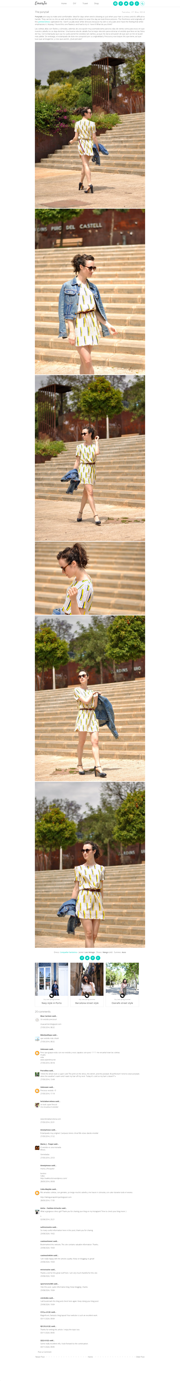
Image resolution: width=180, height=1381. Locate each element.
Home (64, 3)
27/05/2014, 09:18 (47, 1063)
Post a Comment (44, 1352)
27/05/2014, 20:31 (47, 1122)
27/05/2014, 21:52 (47, 1136)
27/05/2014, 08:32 (47, 1027)
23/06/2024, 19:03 (47, 1248)
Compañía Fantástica (68, 952)
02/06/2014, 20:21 (47, 1219)
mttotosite (45, 1269)
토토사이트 (44, 1340)
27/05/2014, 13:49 (47, 1079)
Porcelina (44, 1070)
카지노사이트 (45, 1312)
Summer (57, 999)
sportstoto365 (47, 1284)
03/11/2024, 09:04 (47, 1318)
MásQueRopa (46, 1035)
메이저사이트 (45, 1326)
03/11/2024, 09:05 (47, 1333)
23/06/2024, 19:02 (47, 1233)
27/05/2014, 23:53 (47, 1158)
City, (44, 999)
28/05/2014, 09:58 (47, 1181)
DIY (74, 3)
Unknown (44, 1049)
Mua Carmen (46, 1016)
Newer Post (40, 1357)
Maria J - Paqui (47, 1144)
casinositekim (46, 1255)
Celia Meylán (46, 1189)
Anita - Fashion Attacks (51, 1208)
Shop (96, 3)
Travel (85, 3)
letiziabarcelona (47, 1101)
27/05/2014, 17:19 (47, 1093)
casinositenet (46, 1241)
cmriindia (44, 1298)
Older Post (140, 1357)
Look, (48, 999)
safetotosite (46, 1227)
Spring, (52, 999)
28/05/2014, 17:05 (47, 1200)
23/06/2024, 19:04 (47, 1290)
